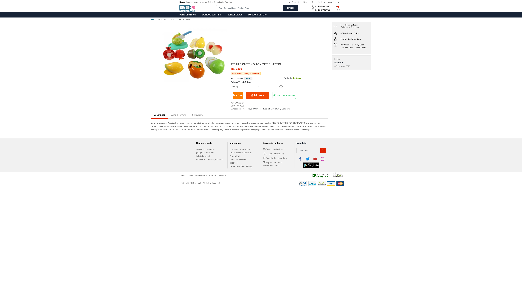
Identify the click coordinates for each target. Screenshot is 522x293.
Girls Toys (286, 109)
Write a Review (178, 115)
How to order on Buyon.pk (241, 153)
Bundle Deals (235, 15)
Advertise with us (201, 176)
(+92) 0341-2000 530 (205, 149)
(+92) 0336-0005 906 (205, 153)
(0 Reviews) (197, 115)
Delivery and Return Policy (241, 166)
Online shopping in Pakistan (163, 123)
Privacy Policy (235, 156)
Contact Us (222, 176)
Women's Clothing (212, 15)
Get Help (316, 2)
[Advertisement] (279, 42)
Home (153, 19)
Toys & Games (254, 109)
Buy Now (238, 95)
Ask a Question (237, 103)
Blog (305, 2)
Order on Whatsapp (285, 96)
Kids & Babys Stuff (271, 109)
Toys (243, 109)
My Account (294, 2)
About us (190, 176)
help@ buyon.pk (203, 156)
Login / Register (334, 2)
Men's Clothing (187, 15)
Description (160, 115)
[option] (193, 55)
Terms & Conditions (238, 159)
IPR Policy (234, 163)
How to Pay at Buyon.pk (240, 149)
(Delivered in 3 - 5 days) (350, 27)
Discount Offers (257, 15)
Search (290, 8)
